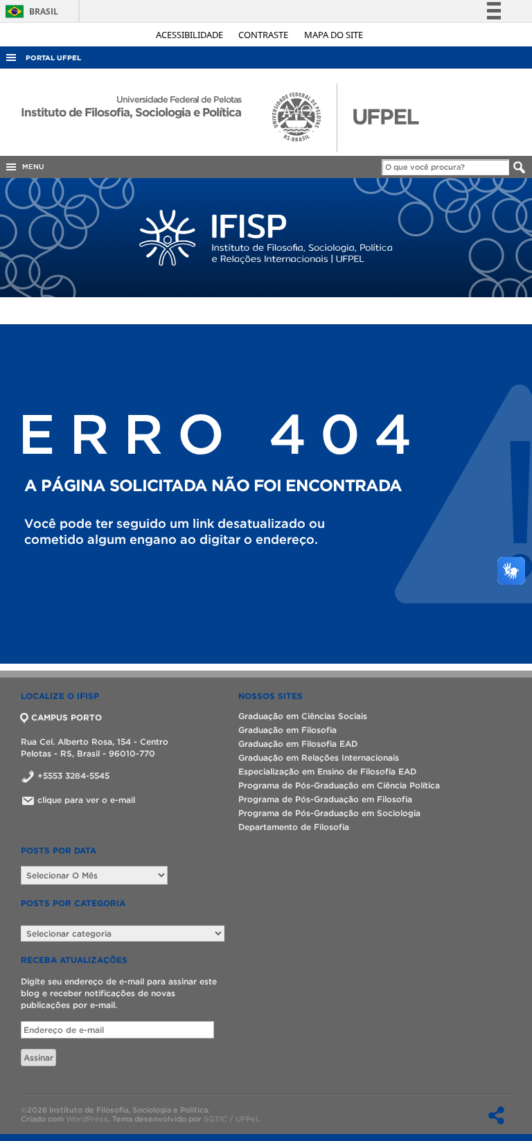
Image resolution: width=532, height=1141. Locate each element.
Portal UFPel (53, 58)
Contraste (264, 34)
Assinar (38, 1057)
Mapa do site (333, 34)
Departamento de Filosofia (293, 826)
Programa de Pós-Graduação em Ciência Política (339, 785)
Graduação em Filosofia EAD (297, 743)
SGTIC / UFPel (231, 1119)
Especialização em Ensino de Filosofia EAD (327, 771)
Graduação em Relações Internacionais (318, 757)
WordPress (87, 1119)
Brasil (29, 11)
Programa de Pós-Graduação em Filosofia (325, 799)
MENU (31, 166)
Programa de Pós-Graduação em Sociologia (329, 812)
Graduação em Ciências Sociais (302, 715)
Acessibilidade (190, 34)
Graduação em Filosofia (287, 729)
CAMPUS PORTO (66, 717)
